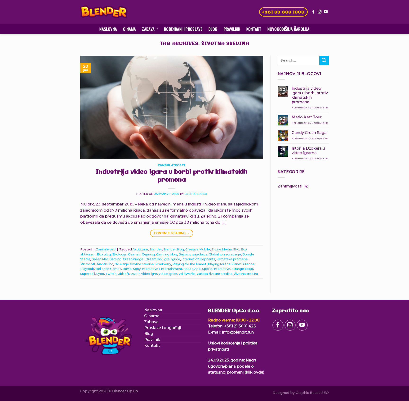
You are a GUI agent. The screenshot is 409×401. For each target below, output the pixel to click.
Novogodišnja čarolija (288, 29)
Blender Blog (173, 249)
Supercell (87, 274)
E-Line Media (221, 249)
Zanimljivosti (172, 165)
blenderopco (196, 194)
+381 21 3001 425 (240, 326)
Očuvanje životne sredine (134, 264)
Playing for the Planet (189, 264)
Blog (213, 29)
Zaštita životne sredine (215, 274)
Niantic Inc (105, 264)
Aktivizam (140, 249)
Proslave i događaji (162, 327)
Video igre (149, 274)
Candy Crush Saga (309, 132)
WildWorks (187, 274)
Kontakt (253, 29)
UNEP (135, 274)
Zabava (148, 29)
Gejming (148, 254)
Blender (155, 249)
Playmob (87, 269)
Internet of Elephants (198, 259)
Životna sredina (246, 274)
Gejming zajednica (192, 254)
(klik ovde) (254, 372)
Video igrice (168, 274)
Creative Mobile (197, 249)
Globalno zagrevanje (225, 254)
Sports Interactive (216, 269)
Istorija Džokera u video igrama (308, 150)
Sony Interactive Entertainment (157, 269)
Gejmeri (134, 254)
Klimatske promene (232, 259)
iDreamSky (153, 259)
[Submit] (324, 60)
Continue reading (172, 233)
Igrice (175, 259)
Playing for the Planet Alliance (231, 264)
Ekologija (119, 254)
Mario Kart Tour (307, 117)
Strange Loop (242, 269)
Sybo (100, 274)
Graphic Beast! (308, 393)
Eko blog (104, 254)
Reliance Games (108, 269)
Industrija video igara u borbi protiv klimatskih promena (172, 176)
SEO (325, 393)
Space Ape (192, 269)
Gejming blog (166, 254)
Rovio (127, 269)
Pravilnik (232, 29)
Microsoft (87, 264)
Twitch (111, 274)
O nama (129, 29)
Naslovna (108, 29)
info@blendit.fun (238, 332)
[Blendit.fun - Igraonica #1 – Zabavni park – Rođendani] (104, 11)
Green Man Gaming (106, 259)
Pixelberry (163, 264)
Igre (166, 259)
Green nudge (133, 259)
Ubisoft (123, 274)
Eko (236, 249)
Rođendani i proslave (183, 29)
